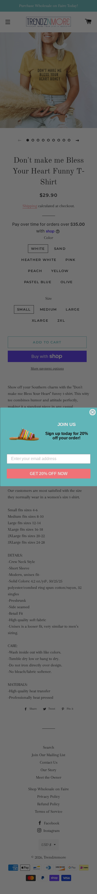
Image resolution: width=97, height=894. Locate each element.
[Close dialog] (92, 412)
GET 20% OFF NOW (48, 473)
